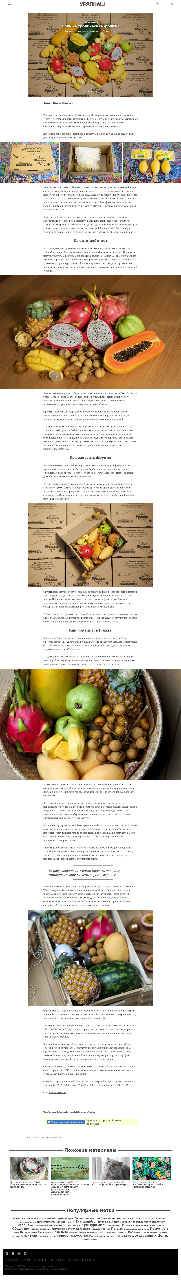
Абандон (18, 1218)
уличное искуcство (70, 1235)
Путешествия (28, 1232)
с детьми (61, 1232)
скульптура (110, 1232)
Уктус (50, 1236)
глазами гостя (141, 1218)
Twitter (91, 1112)
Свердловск (82, 1232)
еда (42, 1137)
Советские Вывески (151, 1232)
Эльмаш (95, 1239)
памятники (45, 1229)
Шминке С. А (87, 1239)
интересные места (139, 1222)
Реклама (26, 1259)
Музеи (126, 1225)
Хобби (120, 1236)
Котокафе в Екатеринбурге (110, 1184)
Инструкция (15, 1182)
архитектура (65, 1218)
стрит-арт (30, 1235)
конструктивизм (40, 1225)
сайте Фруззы (97, 472)
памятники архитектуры (65, 1229)
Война (92, 1218)
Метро (118, 1225)
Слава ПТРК (122, 1232)
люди (29, 1137)
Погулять (118, 1228)
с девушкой (49, 1232)
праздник (16, 1232)
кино (32, 1225)
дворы (33, 1222)
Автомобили (30, 1218)
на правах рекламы (53, 1137)
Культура (89, 1225)
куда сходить (56, 1225)
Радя (41, 1232)
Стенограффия (16, 1236)
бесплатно (82, 1218)
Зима (124, 1222)
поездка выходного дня (134, 1229)
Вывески (106, 1218)
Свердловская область (95, 1232)
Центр (163, 1235)
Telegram (61, 1112)
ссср (164, 1232)
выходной (128, 1218)
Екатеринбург (86, 1221)
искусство (158, 1222)
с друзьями (73, 1232)
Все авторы (89, 1259)
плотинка (85, 1229)
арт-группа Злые (49, 1218)
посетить (146, 1229)
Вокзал (98, 1218)
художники (147, 1236)
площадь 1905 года (100, 1229)
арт (39, 1218)
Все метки (73, 1259)
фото (113, 1236)
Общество (20, 1228)
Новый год (160, 1225)
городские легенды (157, 1218)
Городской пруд (22, 1222)
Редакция (40, 1259)
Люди (135, 1182)
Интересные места (100, 1182)
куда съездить (73, 1225)
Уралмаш (93, 1236)
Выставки (116, 1218)
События (55, 1182)
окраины (34, 1229)
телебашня (44, 1236)
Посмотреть (159, 1228)
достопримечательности (55, 1221)
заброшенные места (109, 1222)
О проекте (11, 1259)
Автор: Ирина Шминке (58, 103)
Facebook (70, 1112)
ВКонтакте (81, 1112)
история (22, 1225)
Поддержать (56, 1259)
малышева (111, 1225)
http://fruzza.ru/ (57, 1092)
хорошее (36, 1137)
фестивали (104, 1236)
